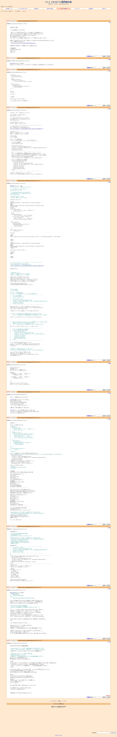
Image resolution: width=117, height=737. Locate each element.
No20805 (12, 399)
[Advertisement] (58, 16)
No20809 (12, 185)
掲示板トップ (9, 8)
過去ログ (104, 8)
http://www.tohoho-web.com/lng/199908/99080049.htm (23, 43)
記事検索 (91, 8)
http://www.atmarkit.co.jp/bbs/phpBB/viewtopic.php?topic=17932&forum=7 (26, 128)
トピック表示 (63, 8)
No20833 (12, 410)
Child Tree (58, 735)
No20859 (13, 592)
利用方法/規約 (50, 8)
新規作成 (36, 8)
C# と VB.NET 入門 (22, 8)
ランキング (77, 8)
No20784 (13, 63)
